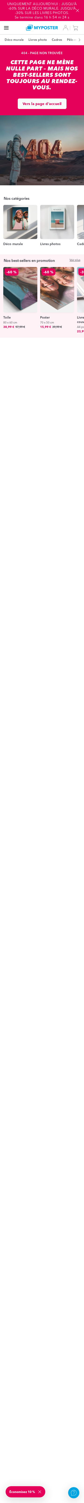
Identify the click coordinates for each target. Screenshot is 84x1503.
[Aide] (73, 1492)
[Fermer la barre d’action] (77, 10)
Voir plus (75, 260)
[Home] (42, 28)
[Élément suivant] (77, 40)
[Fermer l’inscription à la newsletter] (40, 1491)
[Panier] (76, 27)
